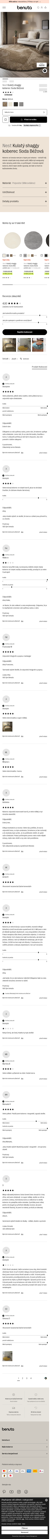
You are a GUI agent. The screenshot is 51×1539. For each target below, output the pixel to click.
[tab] (39, 367)
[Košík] (45, 7)
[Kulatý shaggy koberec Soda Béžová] (5, 104)
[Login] (41, 7)
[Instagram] (19, 1492)
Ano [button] (22, 452)
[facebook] (26, 1492)
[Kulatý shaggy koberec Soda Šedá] (33, 240)
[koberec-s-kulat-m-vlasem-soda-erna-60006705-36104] (46, 255)
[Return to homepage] (24, 7)
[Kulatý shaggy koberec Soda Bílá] (12, 240)
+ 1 (14, 256)
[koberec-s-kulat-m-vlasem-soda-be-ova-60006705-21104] (11, 255)
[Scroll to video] (45, 71)
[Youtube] (11, 1492)
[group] (24, 304)
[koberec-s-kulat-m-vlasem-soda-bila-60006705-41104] (4, 255)
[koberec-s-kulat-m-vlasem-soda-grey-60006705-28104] (7, 255)
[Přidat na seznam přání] (5, 120)
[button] (9, 345)
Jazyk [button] (14, 359)
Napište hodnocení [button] (24, 332)
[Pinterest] (4, 1492)
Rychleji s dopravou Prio (31, 125)
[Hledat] (38, 7)
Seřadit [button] (5, 359)
